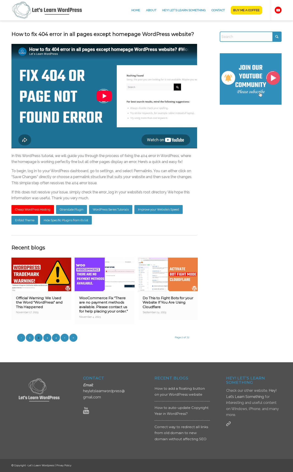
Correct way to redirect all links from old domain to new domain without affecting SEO (181, 433)
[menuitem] (135, 10)
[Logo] (49, 10)
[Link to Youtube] (278, 10)
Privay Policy (63, 465)
